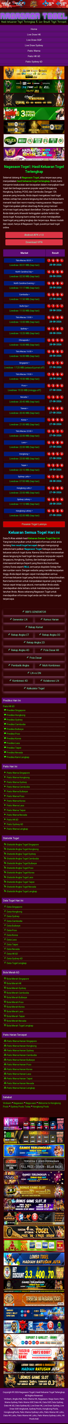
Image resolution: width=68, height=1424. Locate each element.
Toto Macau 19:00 (23, 374)
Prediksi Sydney (14, 719)
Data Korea (12, 935)
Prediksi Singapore (15, 710)
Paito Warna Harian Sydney (20, 1050)
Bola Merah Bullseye (16, 997)
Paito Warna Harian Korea (19, 1069)
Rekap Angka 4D (19, 650)
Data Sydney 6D (14, 958)
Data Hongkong (14, 911)
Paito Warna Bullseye (17, 791)
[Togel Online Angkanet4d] (34, 1340)
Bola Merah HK (13, 983)
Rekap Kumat (35, 627)
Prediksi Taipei (13, 748)
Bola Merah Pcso (15, 1002)
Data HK (38, 1402)
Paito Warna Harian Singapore (21, 1041)
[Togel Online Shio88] (34, 1367)
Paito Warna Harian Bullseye (20, 1060)
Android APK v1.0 (34, 234)
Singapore (23, 363)
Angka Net (17, 1399)
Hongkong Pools (41, 1106)
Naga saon (31, 1103)
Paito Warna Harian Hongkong (21, 1046)
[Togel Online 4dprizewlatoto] (34, 1232)
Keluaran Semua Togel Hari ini (44, 538)
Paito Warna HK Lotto (54, 1412)
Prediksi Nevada (14, 752)
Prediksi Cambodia (15, 724)
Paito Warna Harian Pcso (18, 1064)
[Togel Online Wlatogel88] (34, 1218)
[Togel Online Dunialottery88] (34, 1300)
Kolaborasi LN (51, 680)
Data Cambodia (14, 921)
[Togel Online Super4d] (34, 100)
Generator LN (19, 619)
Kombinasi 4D (20, 680)
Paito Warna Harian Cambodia (21, 1055)
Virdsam (7, 1103)
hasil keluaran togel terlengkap (33, 181)
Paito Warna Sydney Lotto (31, 1412)
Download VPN (34, 242)
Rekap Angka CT (19, 634)
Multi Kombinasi (51, 665)
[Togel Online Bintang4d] (34, 1205)
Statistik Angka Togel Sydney (21, 854)
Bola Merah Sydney (16, 988)
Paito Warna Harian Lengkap (20, 1088)
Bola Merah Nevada (16, 1021)
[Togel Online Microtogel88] (34, 1124)
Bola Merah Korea (15, 1007)
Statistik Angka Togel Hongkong (22, 849)
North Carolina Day (23, 272)
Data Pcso (11, 930)
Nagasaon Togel (30, 177)
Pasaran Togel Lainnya (34, 524)
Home (34, 29)
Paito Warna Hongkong (18, 777)
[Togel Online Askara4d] (34, 1191)
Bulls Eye (24, 306)
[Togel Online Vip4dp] (34, 1286)
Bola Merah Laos (14, 1011)
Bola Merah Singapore (17, 978)
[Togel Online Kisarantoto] (34, 127)
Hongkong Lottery (23, 511)
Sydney (24, 329)
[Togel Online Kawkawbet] (34, 1164)
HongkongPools (11, 1412)
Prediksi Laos (13, 743)
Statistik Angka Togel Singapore (22, 844)
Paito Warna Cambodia (18, 787)
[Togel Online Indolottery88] (34, 1327)
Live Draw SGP (34, 40)
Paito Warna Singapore (18, 773)
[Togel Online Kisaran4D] (34, 113)
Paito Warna (34, 50)
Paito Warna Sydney (16, 782)
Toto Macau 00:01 (23, 260)
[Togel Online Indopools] (34, 1354)
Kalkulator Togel (35, 688)
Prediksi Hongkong (15, 715)
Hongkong (23, 454)
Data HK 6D (12, 953)
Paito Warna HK (30, 1399)
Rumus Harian (51, 619)
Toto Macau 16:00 (23, 351)
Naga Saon (54, 1399)
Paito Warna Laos (15, 805)
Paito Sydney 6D (34, 61)
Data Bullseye (13, 925)
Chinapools (24, 340)
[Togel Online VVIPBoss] (34, 73)
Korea (23, 420)
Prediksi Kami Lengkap (17, 757)
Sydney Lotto (23, 477)
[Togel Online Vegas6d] (34, 1178)
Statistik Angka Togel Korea (20, 872)
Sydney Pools (35, 1409)
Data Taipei (12, 944)
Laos (24, 442)
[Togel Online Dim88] (34, 86)
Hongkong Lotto (24, 488)
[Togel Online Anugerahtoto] (34, 1313)
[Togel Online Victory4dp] (34, 1151)
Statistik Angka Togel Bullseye (21, 863)
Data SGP (47, 1402)
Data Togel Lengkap (16, 963)
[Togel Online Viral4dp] (34, 154)
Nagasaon (18, 1103)
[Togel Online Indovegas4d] (34, 1381)
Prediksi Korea (13, 738)
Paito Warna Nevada (16, 815)
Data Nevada (13, 949)
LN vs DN (35, 673)
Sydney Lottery (23, 499)
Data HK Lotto (9, 1415)
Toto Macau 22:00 (23, 431)
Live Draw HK (34, 34)
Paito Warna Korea (15, 801)
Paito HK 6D (34, 56)
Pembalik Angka (20, 665)
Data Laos (11, 939)
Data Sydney (12, 916)
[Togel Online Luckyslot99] (34, 1273)
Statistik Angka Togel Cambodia (22, 858)
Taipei (23, 465)
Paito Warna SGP (25, 1402)
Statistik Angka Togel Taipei (20, 882)
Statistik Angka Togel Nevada (21, 887)
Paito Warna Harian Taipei (19, 1078)
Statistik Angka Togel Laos (19, 877)
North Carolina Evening (24, 283)
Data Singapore (14, 907)
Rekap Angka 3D (50, 634)
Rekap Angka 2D (35, 642)
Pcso (24, 385)
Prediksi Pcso (13, 733)
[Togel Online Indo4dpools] (34, 1259)
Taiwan (24, 408)
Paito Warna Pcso (15, 796)
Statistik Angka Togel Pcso (19, 868)
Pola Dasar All (51, 650)
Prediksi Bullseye (15, 729)
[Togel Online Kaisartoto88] (34, 1246)
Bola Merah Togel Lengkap (19, 1025)
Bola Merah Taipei (15, 1016)
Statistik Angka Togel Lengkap (21, 891)
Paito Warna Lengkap (17, 829)
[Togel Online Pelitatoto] (34, 140)
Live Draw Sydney (34, 45)
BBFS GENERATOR (35, 611)
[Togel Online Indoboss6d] (34, 1137)
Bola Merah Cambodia (17, 993)
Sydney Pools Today (21, 1106)
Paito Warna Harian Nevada (20, 1083)
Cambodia (23, 294)
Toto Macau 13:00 (23, 317)
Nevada (23, 397)
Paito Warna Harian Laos (18, 1074)
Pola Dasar (35, 657)
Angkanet (23, 1409)
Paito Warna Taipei (15, 810)
